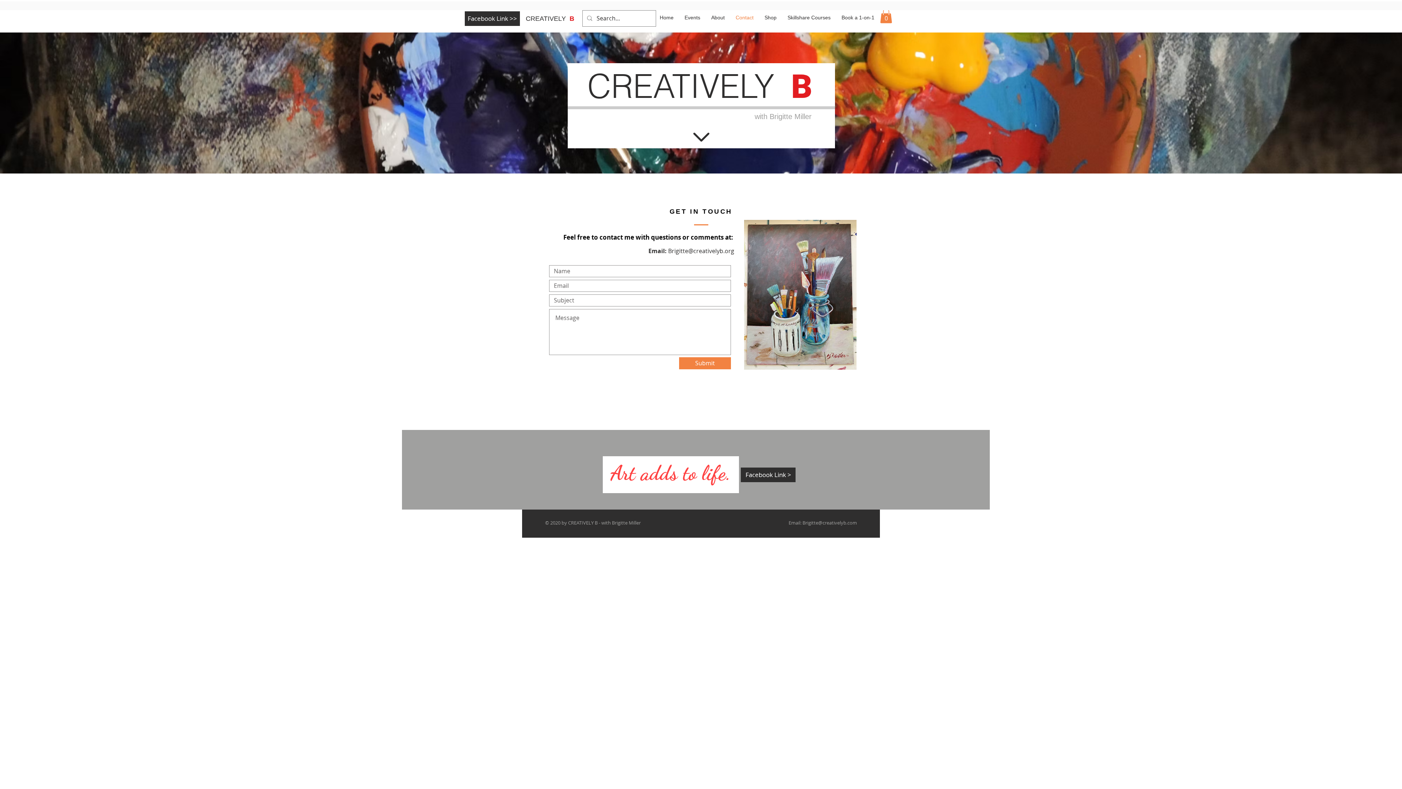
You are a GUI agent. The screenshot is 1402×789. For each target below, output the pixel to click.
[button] (886, 15)
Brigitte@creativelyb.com (829, 522)
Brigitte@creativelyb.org (701, 251)
